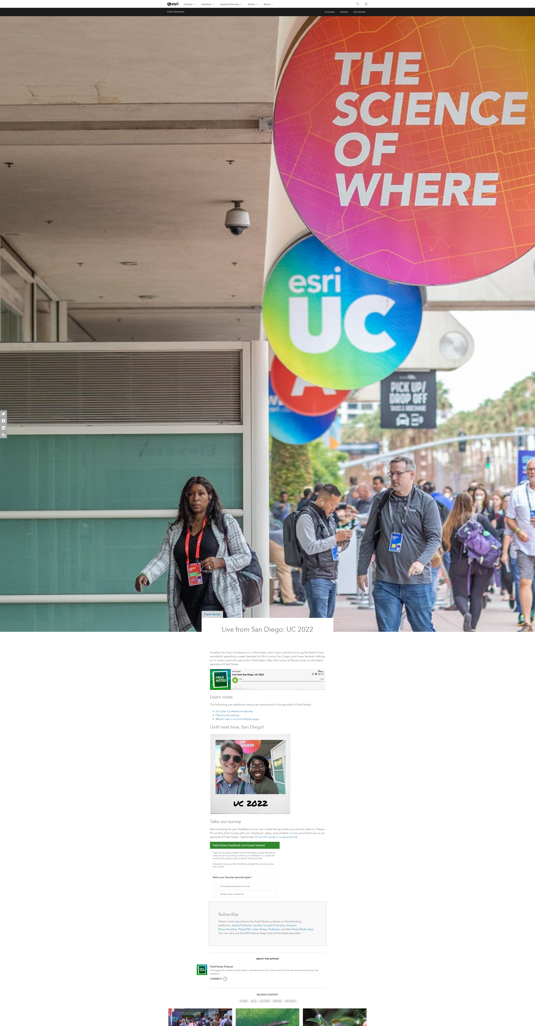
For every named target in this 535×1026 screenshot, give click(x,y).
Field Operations (175, 11)
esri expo (243, 1001)
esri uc (253, 1001)
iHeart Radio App (302, 929)
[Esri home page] (173, 4)
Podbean (274, 929)
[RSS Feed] (3, 434)
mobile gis (277, 1001)
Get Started (359, 12)
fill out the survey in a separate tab (275, 837)
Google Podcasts (274, 925)
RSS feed (250, 933)
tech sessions (290, 1001)
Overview (329, 12)
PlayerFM (244, 929)
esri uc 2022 (264, 1001)
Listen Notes (259, 929)
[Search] (358, 4)
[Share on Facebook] (3, 420)
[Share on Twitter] (3, 413)
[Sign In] (366, 4)
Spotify (257, 925)
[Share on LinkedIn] (3, 427)
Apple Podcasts (242, 925)
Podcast (344, 12)
